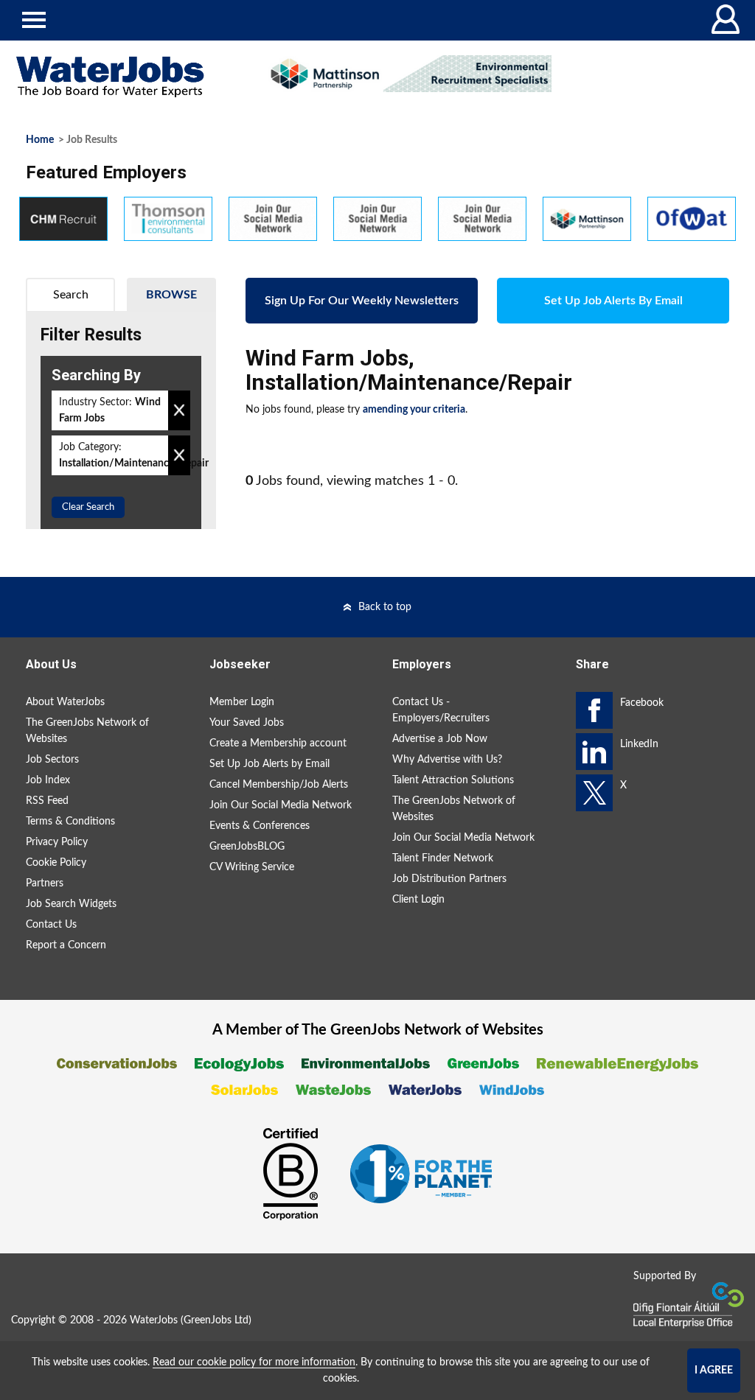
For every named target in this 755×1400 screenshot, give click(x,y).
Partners (44, 883)
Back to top (384, 607)
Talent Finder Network (442, 858)
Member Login (241, 702)
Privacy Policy (57, 842)
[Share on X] (594, 792)
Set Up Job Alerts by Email (269, 764)
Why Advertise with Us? (447, 760)
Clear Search (88, 507)
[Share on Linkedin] (594, 751)
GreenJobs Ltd (216, 1320)
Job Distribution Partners (449, 879)
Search (70, 295)
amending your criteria (414, 410)
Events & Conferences (259, 826)
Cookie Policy (56, 863)
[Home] (126, 77)
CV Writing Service (251, 867)
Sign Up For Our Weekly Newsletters (362, 301)
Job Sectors (52, 760)
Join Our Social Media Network (280, 805)
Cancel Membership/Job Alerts (278, 785)
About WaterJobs (65, 702)
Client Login (418, 900)
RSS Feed (47, 801)
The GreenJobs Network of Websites (87, 731)
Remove (179, 410)
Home (40, 140)
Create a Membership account (278, 743)
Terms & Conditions (70, 821)
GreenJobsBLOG (247, 846)
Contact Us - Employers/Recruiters (441, 710)
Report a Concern (66, 945)
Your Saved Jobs (246, 723)
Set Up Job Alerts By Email (613, 301)
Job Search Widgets (71, 904)
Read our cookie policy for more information (254, 1362)
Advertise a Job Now (439, 739)
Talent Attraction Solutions (453, 780)
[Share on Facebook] (594, 710)
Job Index (48, 780)
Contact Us (51, 925)
